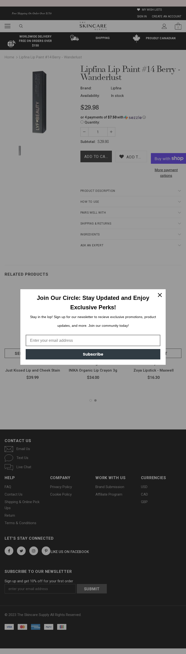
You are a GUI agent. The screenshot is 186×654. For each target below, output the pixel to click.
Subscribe (93, 354)
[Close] (160, 295)
